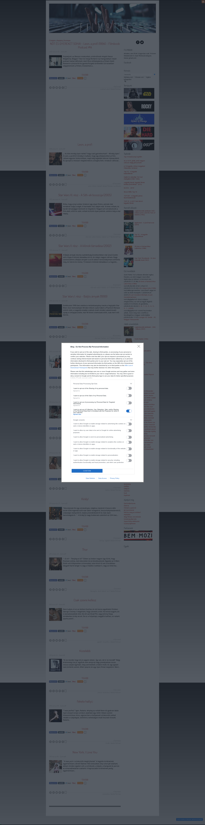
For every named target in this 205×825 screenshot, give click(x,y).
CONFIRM (87, 471)
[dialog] (102, 412)
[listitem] (102, 383)
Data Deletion (90, 478)
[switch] (129, 388)
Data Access (102, 478)
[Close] (139, 347)
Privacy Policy (114, 478)
